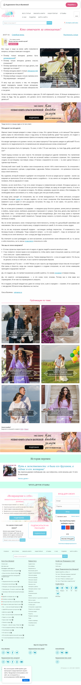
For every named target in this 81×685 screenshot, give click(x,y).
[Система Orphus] (24, 429)
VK (67, 603)
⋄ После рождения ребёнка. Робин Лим (11, 640)
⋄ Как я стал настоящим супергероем (10, 627)
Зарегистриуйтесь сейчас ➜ (63, 584)
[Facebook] (13, 665)
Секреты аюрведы (33, 633)
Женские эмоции (32, 594)
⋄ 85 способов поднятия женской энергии (11, 648)
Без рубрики (31, 579)
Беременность (32, 581)
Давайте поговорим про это (8, 609)
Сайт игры (58, 579)
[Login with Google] (67, 540)
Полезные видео (32, 624)
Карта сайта (43, 17)
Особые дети (31, 617)
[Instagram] (3, 665)
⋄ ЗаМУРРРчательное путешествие (10, 622)
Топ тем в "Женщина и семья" (63, 589)
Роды (29, 631)
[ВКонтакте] (8, 665)
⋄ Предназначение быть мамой (9, 594)
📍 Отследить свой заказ (71, 22)
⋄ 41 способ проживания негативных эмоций (12, 650)
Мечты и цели (31, 613)
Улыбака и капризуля (7, 612)
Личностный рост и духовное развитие (38, 610)
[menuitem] (13, 577)
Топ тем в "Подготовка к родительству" (65, 594)
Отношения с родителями (34, 619)
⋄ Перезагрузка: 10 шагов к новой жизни (11, 602)
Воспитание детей (33, 583)
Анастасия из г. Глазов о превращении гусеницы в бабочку (47, 467)
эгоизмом (58, 273)
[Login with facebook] (63, 540)
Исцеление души (32, 606)
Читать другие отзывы (39, 497)
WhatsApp (58, 609)
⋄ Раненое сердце (6, 635)
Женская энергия (32, 592)
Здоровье (30, 604)
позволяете (29, 241)
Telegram (62, 603)
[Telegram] (17, 665)
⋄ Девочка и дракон (6, 624)
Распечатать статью (71, 35)
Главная (6, 564)
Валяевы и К (8, 15)
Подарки (32, 17)
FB (71, 603)
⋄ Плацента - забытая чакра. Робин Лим (11, 637)
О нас (24, 17)
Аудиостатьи (31, 576)
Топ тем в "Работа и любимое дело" (64, 591)
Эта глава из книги (18, 42)
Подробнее (19, 530)
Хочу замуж (31, 637)
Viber (76, 603)
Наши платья (52, 13)
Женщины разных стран (34, 601)
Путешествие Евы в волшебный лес (11, 614)
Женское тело (31, 597)
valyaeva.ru (18, 292)
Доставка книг (4, 579)
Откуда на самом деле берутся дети (11, 617)
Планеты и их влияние (34, 622)
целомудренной (9, 58)
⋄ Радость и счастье (6, 630)
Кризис (30, 608)
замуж (18, 199)
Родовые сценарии (33, 628)
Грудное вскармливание (34, 585)
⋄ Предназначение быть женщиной (10, 583)
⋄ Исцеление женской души (8, 596)
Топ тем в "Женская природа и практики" (66, 587)
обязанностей (32, 71)
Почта (57, 603)
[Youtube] (67, 665)
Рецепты (30, 626)
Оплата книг (4, 576)
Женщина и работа (33, 599)
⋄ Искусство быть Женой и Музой (10, 586)
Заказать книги (39, 13)
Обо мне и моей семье (34, 615)
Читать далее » (23, 491)
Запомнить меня (62, 529)
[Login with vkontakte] (72, 540)
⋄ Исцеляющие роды (6, 642)
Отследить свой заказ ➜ (8, 581)
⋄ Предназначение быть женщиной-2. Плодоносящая (10, 589)
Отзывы (63, 13)
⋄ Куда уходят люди (6, 632)
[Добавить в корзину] (2, 592)
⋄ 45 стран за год (5, 645)
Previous (1, 474)
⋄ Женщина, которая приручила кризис (11, 599)
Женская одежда (32, 588)
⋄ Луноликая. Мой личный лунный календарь (12, 604)
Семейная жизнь (32, 635)
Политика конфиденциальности (67, 556)
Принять (25, 680)
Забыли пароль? (75, 529)
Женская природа (32, 590)
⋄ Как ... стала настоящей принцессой (11, 619)
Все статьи (26, 13)
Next (80, 474)
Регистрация (67, 551)
